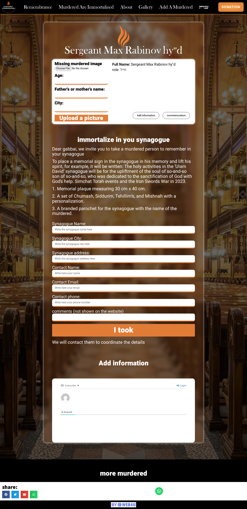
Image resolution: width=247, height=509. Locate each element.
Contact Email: (65, 282)
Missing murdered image (78, 64)
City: (59, 103)
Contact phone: (66, 297)
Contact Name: (66, 268)
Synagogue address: (71, 253)
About (126, 7)
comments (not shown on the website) (88, 311)
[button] (6, 494)
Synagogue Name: (69, 224)
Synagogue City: (67, 238)
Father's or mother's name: (80, 89)
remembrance (38, 7)
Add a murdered (176, 7)
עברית (204, 7)
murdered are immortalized (86, 7)
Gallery (146, 7)
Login (182, 385)
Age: (59, 75)
